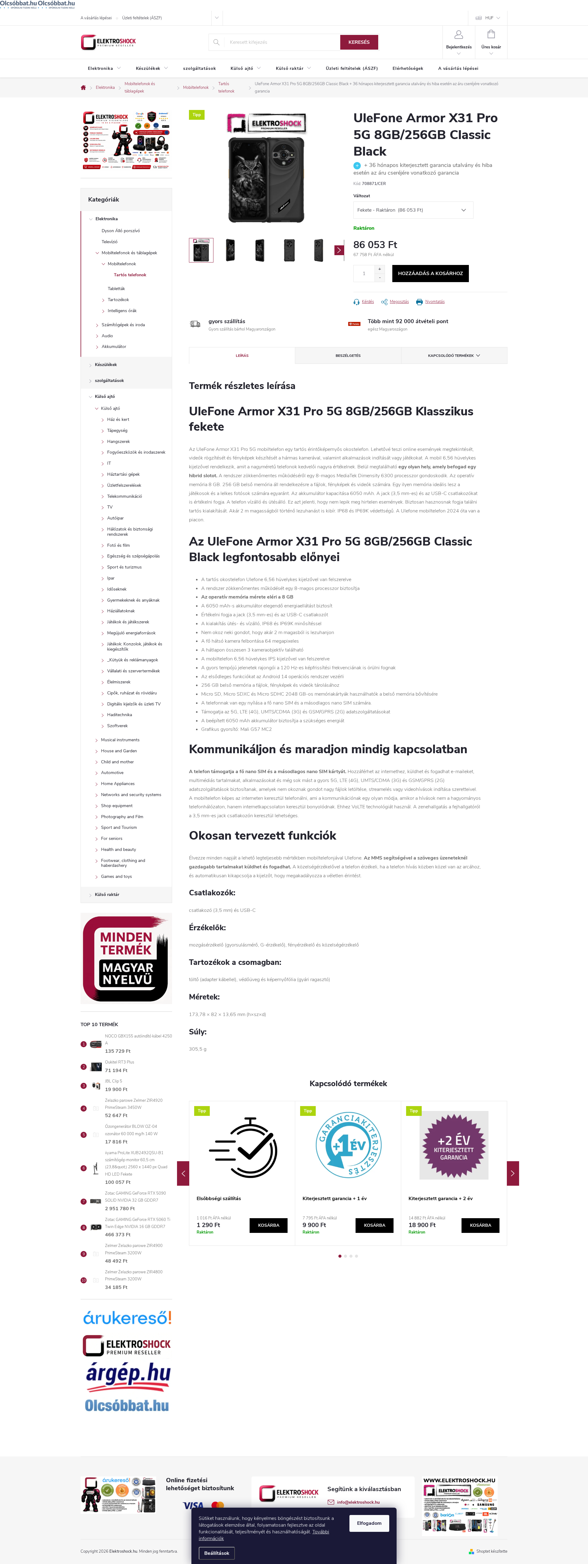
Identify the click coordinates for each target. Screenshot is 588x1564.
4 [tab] (356, 1256)
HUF (489, 18)
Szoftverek (117, 726)
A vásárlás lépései (96, 18)
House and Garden (119, 751)
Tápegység (117, 430)
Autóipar (115, 518)
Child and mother (117, 762)
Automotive (112, 773)
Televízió (110, 242)
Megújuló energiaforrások (131, 633)
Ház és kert (118, 419)
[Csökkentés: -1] (380, 278)
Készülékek (106, 365)
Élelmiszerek (118, 682)
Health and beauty (118, 849)
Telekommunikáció (124, 496)
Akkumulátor (114, 346)
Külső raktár (107, 894)
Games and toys (116, 876)
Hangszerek (118, 441)
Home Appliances (118, 784)
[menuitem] (105, 68)
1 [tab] (339, 1256)
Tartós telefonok (130, 275)
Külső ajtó (105, 396)
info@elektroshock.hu (358, 1502)
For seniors (112, 838)
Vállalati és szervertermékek (133, 671)
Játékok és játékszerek (128, 622)
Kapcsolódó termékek (451, 355)
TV (110, 507)
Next (513, 1173)
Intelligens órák (122, 311)
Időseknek (116, 589)
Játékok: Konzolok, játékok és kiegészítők (134, 646)
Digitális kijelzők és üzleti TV (134, 704)
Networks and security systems (131, 795)
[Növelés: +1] (380, 269)
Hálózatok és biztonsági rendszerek (130, 531)
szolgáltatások (109, 380)
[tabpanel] (242, 1173)
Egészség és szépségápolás (133, 556)
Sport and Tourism (119, 827)
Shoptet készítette (492, 1551)
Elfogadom (369, 1523)
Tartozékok (118, 300)
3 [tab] (350, 1256)
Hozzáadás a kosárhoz (430, 273)
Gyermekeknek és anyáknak (133, 600)
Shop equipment (117, 806)
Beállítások (216, 1553)
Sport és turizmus (124, 567)
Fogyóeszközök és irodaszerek (136, 452)
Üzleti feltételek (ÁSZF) (142, 18)
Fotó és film (118, 545)
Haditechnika (119, 715)
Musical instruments (120, 740)
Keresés (359, 42)
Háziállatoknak (121, 611)
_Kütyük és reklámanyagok (132, 660)
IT (109, 463)
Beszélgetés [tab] (348, 355)
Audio (107, 336)
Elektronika (107, 219)
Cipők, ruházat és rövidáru (132, 693)
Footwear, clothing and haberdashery (123, 863)
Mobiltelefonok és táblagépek (129, 253)
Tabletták (116, 289)
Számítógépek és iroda (123, 325)
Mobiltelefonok (122, 264)
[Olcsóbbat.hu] (18, 4)
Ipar (111, 578)
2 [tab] (345, 1256)
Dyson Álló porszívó (121, 231)
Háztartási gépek (123, 474)
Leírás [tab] (242, 355)
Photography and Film (122, 817)
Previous (183, 1173)
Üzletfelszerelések (124, 485)
